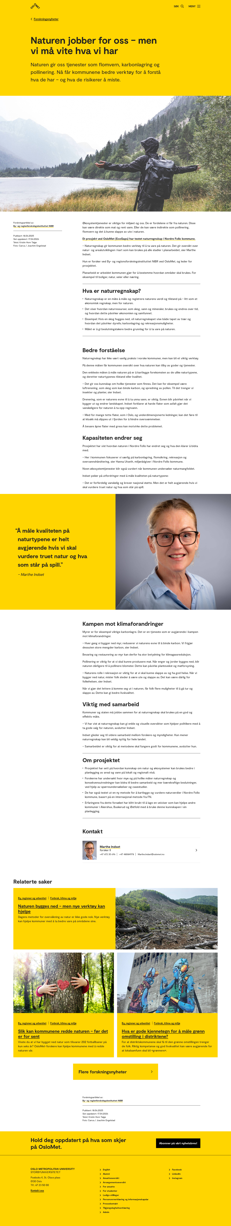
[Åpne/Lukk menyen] (198, 6)
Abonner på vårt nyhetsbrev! (178, 1143)
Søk (176, 6)
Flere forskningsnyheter (103, 1071)
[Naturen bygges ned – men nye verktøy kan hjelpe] (167, 918)
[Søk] (182, 6)
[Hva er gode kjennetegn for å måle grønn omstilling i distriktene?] (167, 983)
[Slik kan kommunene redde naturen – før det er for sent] (63, 983)
